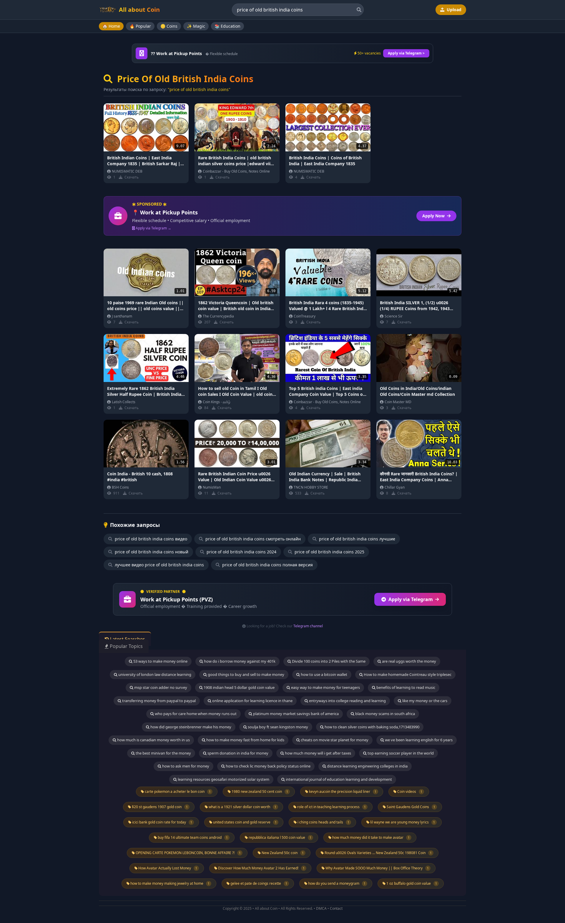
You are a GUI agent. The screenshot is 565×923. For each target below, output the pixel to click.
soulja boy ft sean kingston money (277, 727)
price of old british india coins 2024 (240, 552)
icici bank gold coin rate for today (161, 822)
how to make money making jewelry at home (169, 883)
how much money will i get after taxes (317, 753)
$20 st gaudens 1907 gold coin (159, 806)
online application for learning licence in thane (252, 700)
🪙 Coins (168, 26)
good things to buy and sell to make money (245, 674)
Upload (453, 9)
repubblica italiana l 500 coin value (279, 837)
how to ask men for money (185, 766)
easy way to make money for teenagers (325, 687)
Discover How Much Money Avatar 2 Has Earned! (261, 868)
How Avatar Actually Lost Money (167, 868)
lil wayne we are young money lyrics (402, 822)
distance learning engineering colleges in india (367, 766)
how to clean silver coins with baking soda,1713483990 (371, 727)
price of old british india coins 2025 (328, 552)
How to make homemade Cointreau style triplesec (407, 674)
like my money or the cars (424, 700)
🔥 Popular (140, 26)
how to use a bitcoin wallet (323, 674)
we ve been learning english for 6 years (418, 739)
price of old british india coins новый (151, 552)
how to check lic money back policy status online (267, 766)
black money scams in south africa (384, 713)
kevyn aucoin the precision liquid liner (342, 791)
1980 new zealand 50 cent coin (259, 791)
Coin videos (409, 791)
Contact (336, 908)
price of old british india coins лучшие (356, 539)
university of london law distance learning (154, 674)
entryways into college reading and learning (347, 700)
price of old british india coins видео (150, 539)
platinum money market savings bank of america (295, 713)
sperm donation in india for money (237, 753)
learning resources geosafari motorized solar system (223, 779)
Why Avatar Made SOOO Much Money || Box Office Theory (377, 868)
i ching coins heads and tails (323, 822)
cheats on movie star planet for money (334, 739)
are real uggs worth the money (408, 661)
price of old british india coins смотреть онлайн (252, 539)
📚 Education (227, 26)
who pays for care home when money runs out (195, 713)
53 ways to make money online (159, 661)
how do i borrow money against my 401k (239, 661)
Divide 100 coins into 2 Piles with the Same (328, 661)
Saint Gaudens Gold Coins (410, 806)
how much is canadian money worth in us (153, 739)
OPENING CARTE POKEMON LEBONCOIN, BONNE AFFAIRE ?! (188, 852)
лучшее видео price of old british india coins (159, 565)
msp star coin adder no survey (160, 687)
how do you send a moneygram (336, 883)
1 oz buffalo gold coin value (411, 883)
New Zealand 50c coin (282, 852)
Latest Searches (127, 639)
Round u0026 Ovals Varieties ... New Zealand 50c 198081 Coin (378, 852)
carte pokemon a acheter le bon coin (177, 791)
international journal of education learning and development (338, 779)
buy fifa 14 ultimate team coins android (192, 837)
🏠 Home (111, 26)
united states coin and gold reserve (244, 822)
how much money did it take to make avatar (370, 837)
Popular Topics (126, 646)
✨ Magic (196, 26)
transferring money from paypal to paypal (158, 700)
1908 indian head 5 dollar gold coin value (239, 687)
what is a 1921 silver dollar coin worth (242, 806)
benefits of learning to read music (405, 687)
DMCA (321, 908)
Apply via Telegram (410, 599)
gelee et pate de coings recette (258, 883)
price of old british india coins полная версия (267, 565)
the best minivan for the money (163, 753)
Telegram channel (308, 625)
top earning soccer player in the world (400, 753)
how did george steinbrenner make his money (190, 727)
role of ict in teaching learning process (331, 806)
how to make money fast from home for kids (244, 739)
